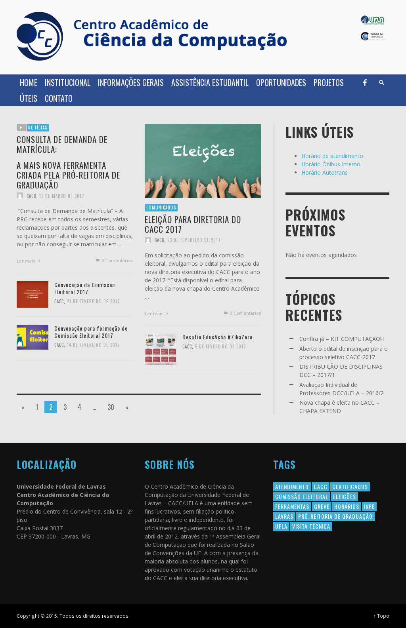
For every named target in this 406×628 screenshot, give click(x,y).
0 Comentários (117, 260)
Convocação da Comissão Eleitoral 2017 (84, 288)
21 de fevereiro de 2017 (93, 301)
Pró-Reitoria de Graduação (335, 516)
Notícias (37, 127)
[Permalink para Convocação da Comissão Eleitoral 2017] (32, 293)
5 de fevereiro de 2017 (220, 346)
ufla (281, 526)
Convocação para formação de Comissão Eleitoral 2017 (91, 331)
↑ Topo (381, 616)
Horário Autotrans (324, 172)
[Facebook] (364, 82)
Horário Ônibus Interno (330, 164)
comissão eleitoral (301, 496)
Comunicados (161, 207)
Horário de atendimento (332, 156)
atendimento (292, 486)
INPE (369, 506)
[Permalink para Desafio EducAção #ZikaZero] (160, 348)
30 (110, 407)
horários (346, 506)
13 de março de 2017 (61, 195)
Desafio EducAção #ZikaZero (217, 337)
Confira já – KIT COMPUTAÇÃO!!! (341, 339)
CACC (31, 195)
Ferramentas (292, 506)
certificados (350, 486)
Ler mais (26, 261)
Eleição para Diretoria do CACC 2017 (193, 224)
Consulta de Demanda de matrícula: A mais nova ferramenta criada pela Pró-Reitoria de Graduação (68, 162)
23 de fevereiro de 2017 (194, 240)
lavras (284, 516)
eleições (344, 496)
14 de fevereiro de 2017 (93, 345)
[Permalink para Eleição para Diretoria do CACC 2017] (203, 160)
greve (321, 506)
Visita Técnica (311, 526)
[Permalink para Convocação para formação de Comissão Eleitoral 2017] (32, 336)
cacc (320, 486)
